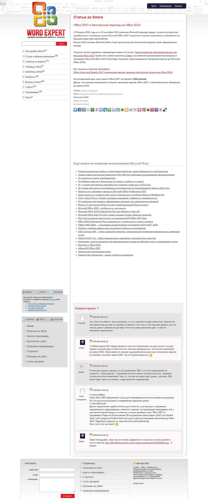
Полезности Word (37, 331)
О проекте (32, 351)
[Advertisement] (128, 135)
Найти (61, 44)
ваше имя (34, 470)
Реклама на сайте (37, 356)
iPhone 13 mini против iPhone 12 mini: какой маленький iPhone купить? (113, 205)
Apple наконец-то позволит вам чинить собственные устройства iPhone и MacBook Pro (121, 195)
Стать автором (35, 361)
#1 (107, 317)
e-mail (35, 475)
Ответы (129, 55)
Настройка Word (36, 51)
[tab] (28, 292)
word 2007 (91, 94)
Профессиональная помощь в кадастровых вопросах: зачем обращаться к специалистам (123, 171)
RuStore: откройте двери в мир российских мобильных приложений (112, 228)
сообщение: (33, 479)
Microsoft (82, 94)
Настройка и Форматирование (41, 304)
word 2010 (100, 94)
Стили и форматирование (41, 56)
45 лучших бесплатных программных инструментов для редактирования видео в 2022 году (123, 188)
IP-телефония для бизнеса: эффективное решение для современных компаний (118, 201)
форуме (52, 299)
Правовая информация (40, 346)
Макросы (32, 77)
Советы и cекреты (37, 61)
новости (120, 94)
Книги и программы (38, 336)
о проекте (88, 477)
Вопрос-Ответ (34, 82)
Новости (84, 90)
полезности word (92, 468)
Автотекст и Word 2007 (89, 245)
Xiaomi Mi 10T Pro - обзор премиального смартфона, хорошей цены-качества (117, 238)
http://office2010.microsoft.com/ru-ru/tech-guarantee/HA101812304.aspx (137, 443)
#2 (107, 341)
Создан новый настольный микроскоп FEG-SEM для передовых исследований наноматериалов (126, 175)
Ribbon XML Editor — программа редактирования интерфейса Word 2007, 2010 (118, 225)
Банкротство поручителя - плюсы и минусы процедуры (105, 255)
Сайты (30, 87)
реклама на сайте (93, 486)
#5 (107, 435)
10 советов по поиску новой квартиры (97, 178)
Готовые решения (36, 308)
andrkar (81, 372)
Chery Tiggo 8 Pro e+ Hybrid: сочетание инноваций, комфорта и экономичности (117, 198)
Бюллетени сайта (36, 341)
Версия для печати (81, 100)
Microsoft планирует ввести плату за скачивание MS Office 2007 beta (112, 218)
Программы (92, 90)
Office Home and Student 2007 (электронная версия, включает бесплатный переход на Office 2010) (123, 72)
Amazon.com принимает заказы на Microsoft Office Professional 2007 (112, 191)
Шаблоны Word (35, 71)
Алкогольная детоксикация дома (94, 251)
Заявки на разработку (37, 310)
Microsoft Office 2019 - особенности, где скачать (102, 208)
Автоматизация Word (37, 306)
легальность (110, 94)
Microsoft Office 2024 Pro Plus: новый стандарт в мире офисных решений (114, 215)
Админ (81, 348)
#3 (107, 366)
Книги (29, 97)
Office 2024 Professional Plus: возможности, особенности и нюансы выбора (115, 221)
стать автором (91, 481)
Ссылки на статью (81, 104)
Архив (30, 326)
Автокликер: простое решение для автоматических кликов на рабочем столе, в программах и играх (128, 241)
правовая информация (96, 490)
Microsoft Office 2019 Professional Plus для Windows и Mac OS (109, 211)
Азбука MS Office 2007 (89, 248)
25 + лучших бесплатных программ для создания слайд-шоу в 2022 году (114, 185)
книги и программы (93, 472)
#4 (107, 390)
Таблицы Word (34, 66)
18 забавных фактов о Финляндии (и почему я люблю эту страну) (111, 181)
